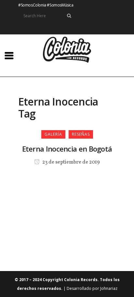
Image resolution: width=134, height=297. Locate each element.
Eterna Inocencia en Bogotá (67, 149)
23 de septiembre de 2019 (70, 162)
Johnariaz (108, 288)
